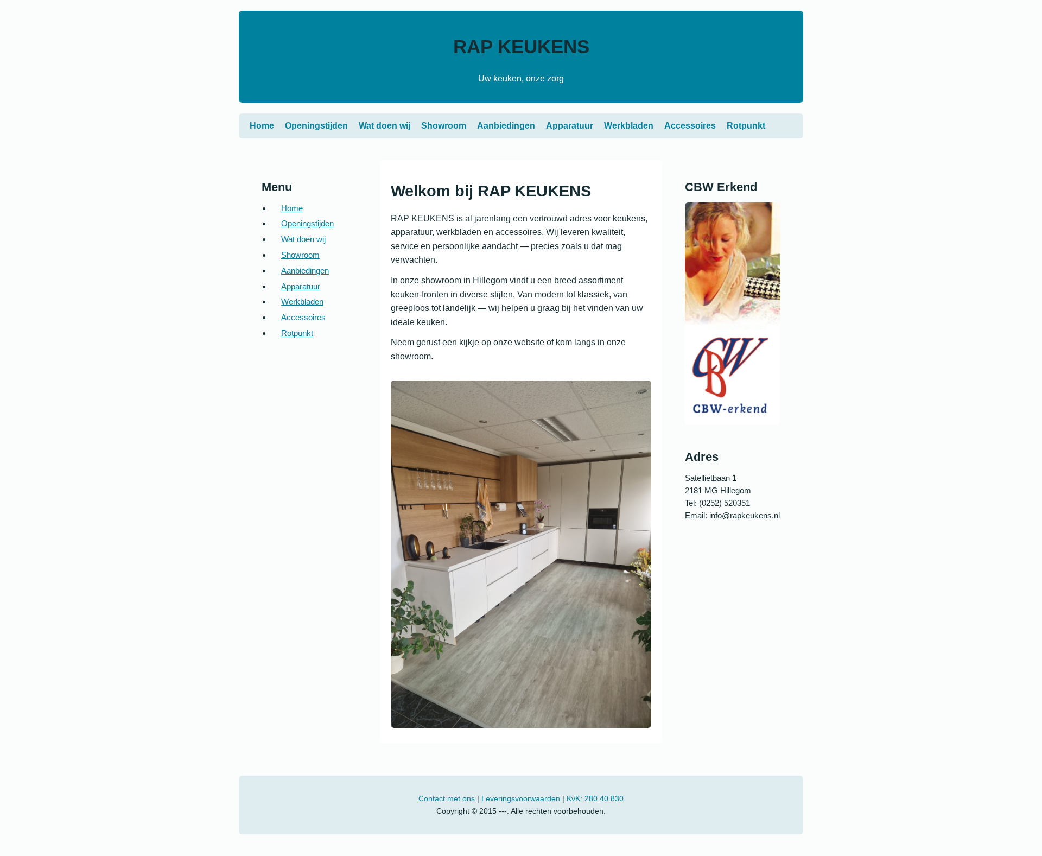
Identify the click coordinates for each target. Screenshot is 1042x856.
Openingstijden (316, 125)
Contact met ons (446, 798)
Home (262, 125)
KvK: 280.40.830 (595, 798)
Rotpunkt (746, 125)
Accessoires (690, 125)
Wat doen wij (384, 125)
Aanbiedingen (506, 125)
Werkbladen (628, 125)
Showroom (443, 125)
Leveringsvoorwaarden (520, 798)
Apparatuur (569, 125)
